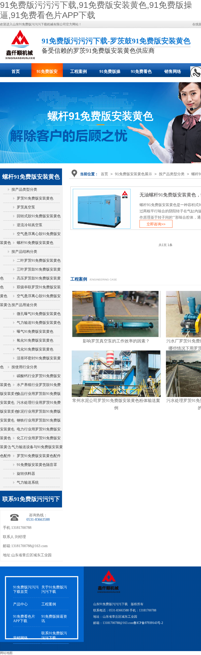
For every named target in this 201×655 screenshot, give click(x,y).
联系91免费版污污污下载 (54, 635)
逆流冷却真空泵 (29, 225)
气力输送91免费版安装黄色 (39, 323)
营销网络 (20, 638)
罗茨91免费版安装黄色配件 (39, 456)
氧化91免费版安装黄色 (35, 340)
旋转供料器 (26, 474)
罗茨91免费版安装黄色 (35, 198)
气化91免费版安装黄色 (35, 349)
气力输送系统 (28, 482)
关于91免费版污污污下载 (54, 589)
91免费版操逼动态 (109, 73)
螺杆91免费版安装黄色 (35, 243)
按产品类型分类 (172, 174)
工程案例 (78, 71)
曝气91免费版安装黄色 (35, 332)
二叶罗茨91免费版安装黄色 (39, 260)
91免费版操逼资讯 (54, 619)
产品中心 (20, 604)
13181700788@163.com (29, 546)
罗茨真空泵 (26, 207)
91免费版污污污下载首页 (26, 589)
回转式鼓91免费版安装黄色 (39, 216)
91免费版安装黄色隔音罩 (37, 465)
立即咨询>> (156, 224)
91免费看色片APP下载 (141, 73)
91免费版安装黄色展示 (47, 73)
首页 (16, 71)
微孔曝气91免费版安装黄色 (39, 314)
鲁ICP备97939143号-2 (148, 623)
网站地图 (6, 653)
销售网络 (172, 71)
